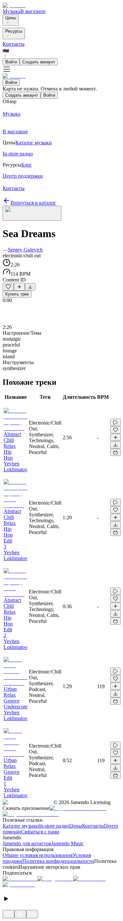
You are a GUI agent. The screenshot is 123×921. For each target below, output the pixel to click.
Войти (11, 61)
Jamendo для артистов (27, 843)
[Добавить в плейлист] (19, 287)
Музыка (11, 11)
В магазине (33, 11)
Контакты (14, 44)
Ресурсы (13, 31)
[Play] (32, 213)
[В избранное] (8, 287)
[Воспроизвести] (115, 422)
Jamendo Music (67, 843)
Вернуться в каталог (33, 202)
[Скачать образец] (30, 286)
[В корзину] (115, 452)
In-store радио (54, 826)
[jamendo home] (14, 5)
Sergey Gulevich (25, 249)
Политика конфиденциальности (58, 861)
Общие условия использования (37, 855)
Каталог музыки (21, 826)
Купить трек (17, 294)
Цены (10, 17)
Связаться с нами (40, 831)
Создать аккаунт (38, 61)
